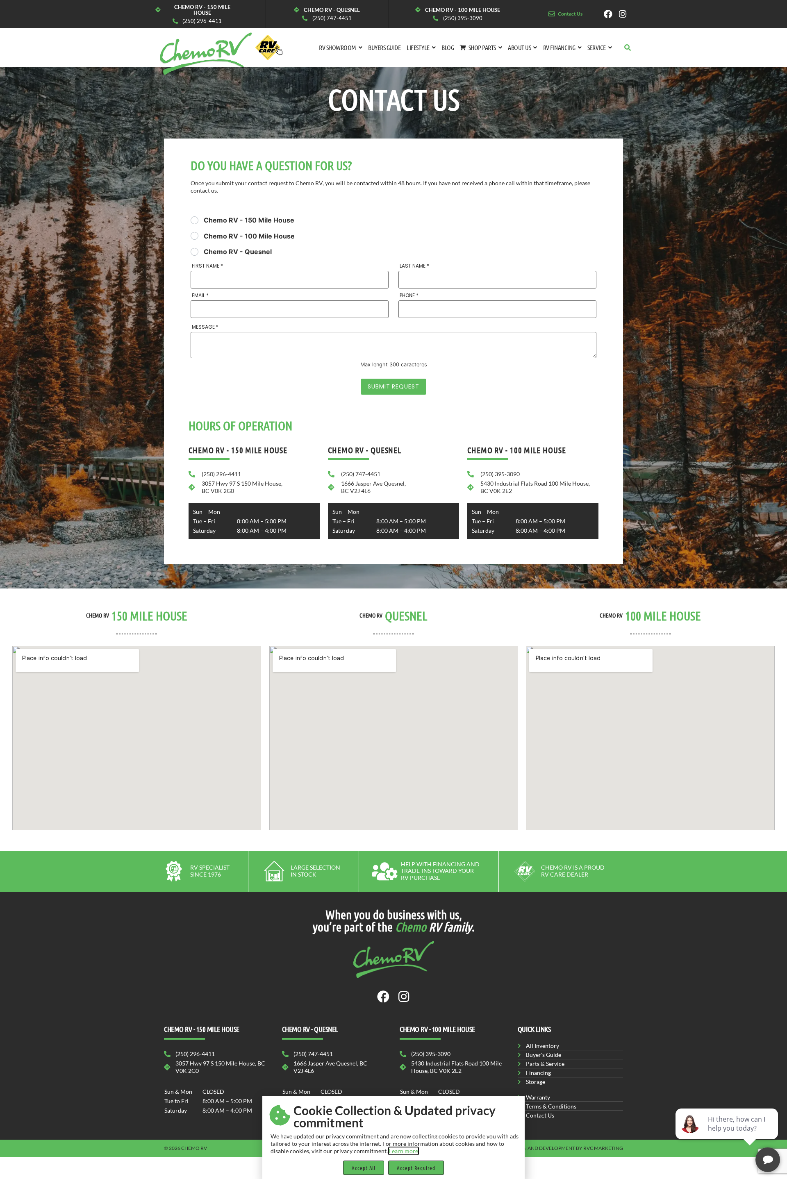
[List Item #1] (610, 14)
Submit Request (393, 386)
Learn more (403, 1150)
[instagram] (625, 14)
